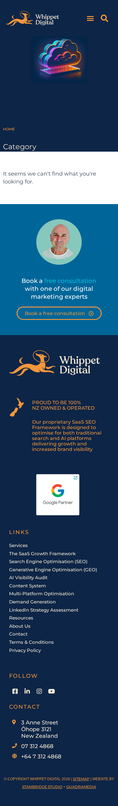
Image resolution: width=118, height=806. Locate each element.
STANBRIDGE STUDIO (42, 786)
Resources (21, 618)
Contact (18, 634)
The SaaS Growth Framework (42, 553)
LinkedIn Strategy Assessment (43, 610)
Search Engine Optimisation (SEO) (48, 561)
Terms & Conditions (31, 642)
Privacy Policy (25, 650)
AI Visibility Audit (28, 577)
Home (9, 129)
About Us (20, 626)
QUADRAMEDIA (81, 786)
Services (18, 545)
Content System (27, 586)
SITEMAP (81, 779)
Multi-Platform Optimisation (41, 593)
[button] (90, 18)
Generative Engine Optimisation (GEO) (53, 570)
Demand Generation (32, 602)
